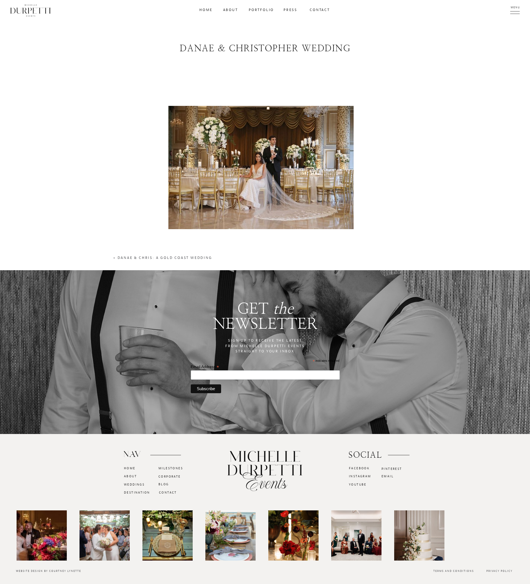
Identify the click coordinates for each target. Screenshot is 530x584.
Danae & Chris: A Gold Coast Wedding (165, 258)
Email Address (205, 366)
